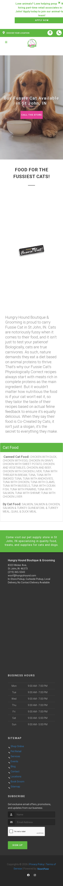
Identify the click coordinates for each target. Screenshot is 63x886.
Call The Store (31, 115)
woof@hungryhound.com (22, 575)
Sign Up (17, 845)
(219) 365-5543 (16, 572)
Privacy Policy (36, 864)
